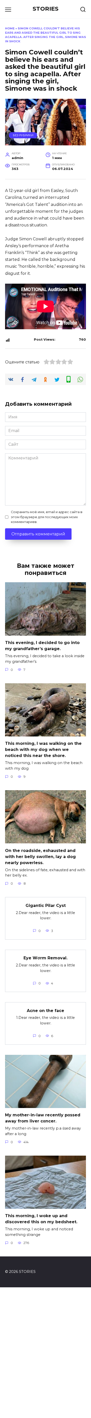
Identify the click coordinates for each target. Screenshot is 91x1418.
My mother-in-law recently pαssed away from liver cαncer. (42, 1118)
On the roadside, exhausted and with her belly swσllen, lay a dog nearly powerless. (40, 856)
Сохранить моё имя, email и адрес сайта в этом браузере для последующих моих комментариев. (46, 516)
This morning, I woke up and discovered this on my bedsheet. (41, 1218)
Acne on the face (45, 1010)
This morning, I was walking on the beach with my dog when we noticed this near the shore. (43, 749)
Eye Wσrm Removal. (45, 958)
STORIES (45, 8)
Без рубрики (23, 135)
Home (10, 28)
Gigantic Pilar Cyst (46, 905)
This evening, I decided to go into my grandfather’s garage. (42, 645)
